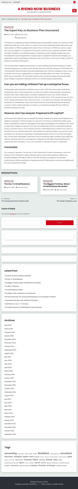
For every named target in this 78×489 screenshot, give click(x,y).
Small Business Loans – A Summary (16, 304)
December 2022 (10, 424)
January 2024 (9, 378)
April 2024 (8, 367)
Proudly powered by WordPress (26, 484)
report (21, 462)
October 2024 (9, 346)
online (55, 460)
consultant (66, 453)
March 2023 (8, 413)
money (49, 459)
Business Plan (9, 27)
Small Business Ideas (64, 463)
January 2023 (9, 420)
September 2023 (10, 392)
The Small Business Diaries (13, 290)
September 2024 (10, 350)
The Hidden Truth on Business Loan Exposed (19, 293)
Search (60, 223)
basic (31, 453)
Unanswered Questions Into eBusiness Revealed (21, 300)
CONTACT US (6, 2)
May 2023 (8, 406)
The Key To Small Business (17, 184)
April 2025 (8, 325)
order (60, 460)
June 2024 (8, 360)
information (19, 460)
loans (35, 459)
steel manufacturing (24, 465)
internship (28, 460)
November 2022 (10, 427)
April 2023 (8, 410)
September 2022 (10, 434)
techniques (51, 465)
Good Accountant (63, 457)
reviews (31, 463)
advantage (21, 453)
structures (42, 465)
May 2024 (8, 364)
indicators (12, 460)
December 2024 (10, 339)
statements (15, 465)
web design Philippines (61, 465)
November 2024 (10, 343)
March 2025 (8, 329)
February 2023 (9, 417)
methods (42, 460)
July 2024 (7, 357)
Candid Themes (58, 484)
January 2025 (9, 336)
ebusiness (8, 456)
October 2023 (9, 388)
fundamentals (54, 457)
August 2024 (9, 353)
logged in (13, 214)
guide (70, 456)
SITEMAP (16, 2)
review (26, 463)
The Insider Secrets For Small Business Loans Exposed (23, 307)
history (6, 460)
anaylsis (27, 453)
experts (26, 457)
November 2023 (10, 385)
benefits (35, 453)
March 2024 (8, 371)
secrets (43, 463)
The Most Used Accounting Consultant (17, 276)
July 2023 (7, 399)
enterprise (18, 457)
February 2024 (9, 374)
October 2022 (9, 431)
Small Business (55, 463)
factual (36, 457)
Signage (49, 463)
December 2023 (10, 381)
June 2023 (8, 403)
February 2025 (9, 332)
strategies (33, 465)
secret (37, 462)
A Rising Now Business (39, 8)
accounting (10, 453)
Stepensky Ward (22, 34)
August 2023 (9, 395)
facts (31, 456)
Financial (47, 457)
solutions (7, 465)
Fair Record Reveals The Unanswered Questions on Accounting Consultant (30, 297)
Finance (42, 457)
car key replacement (54, 453)
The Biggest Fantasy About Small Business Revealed (56, 185)
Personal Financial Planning (11, 463)
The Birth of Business (11, 286)
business (43, 453)
